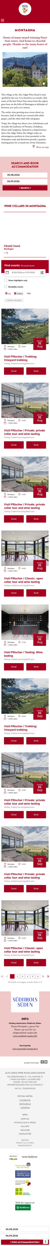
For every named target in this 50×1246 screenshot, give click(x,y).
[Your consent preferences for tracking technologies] (45, 1241)
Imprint (25, 1140)
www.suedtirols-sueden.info (25, 1036)
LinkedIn (25, 1108)
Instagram (25, 1104)
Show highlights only (17, 280)
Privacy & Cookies (25, 1143)
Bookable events (15, 287)
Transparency (25, 1146)
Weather (25, 1130)
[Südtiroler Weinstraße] (25, 9)
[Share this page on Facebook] (42, 1062)
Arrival (25, 1119)
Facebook (25, 1100)
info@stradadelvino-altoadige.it (25, 1085)
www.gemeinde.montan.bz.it (25, 1049)
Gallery (25, 1126)
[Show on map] (34, 146)
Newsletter (25, 1134)
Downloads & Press (25, 1123)
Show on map (42, 147)
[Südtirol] (15, 1158)
